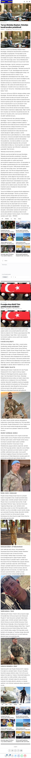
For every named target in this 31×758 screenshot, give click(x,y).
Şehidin (15, 704)
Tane (15, 218)
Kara (11, 704)
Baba (6, 704)
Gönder (5, 277)
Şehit (20, 704)
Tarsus (19, 218)
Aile (2, 704)
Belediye (7, 218)
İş (11, 218)
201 (2, 218)
